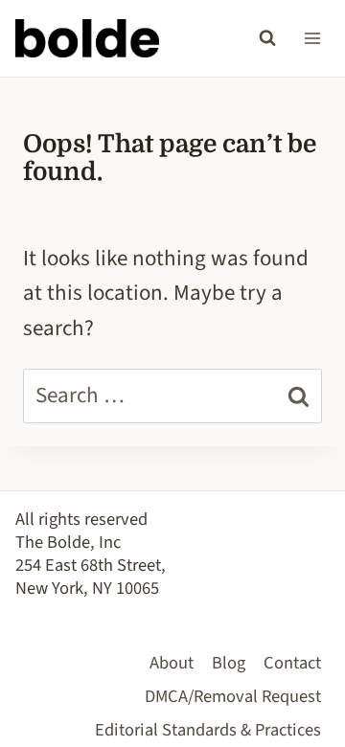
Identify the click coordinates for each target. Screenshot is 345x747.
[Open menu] (312, 38)
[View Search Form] (267, 38)
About (172, 662)
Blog (228, 662)
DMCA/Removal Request (233, 696)
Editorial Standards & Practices (208, 729)
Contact (292, 662)
